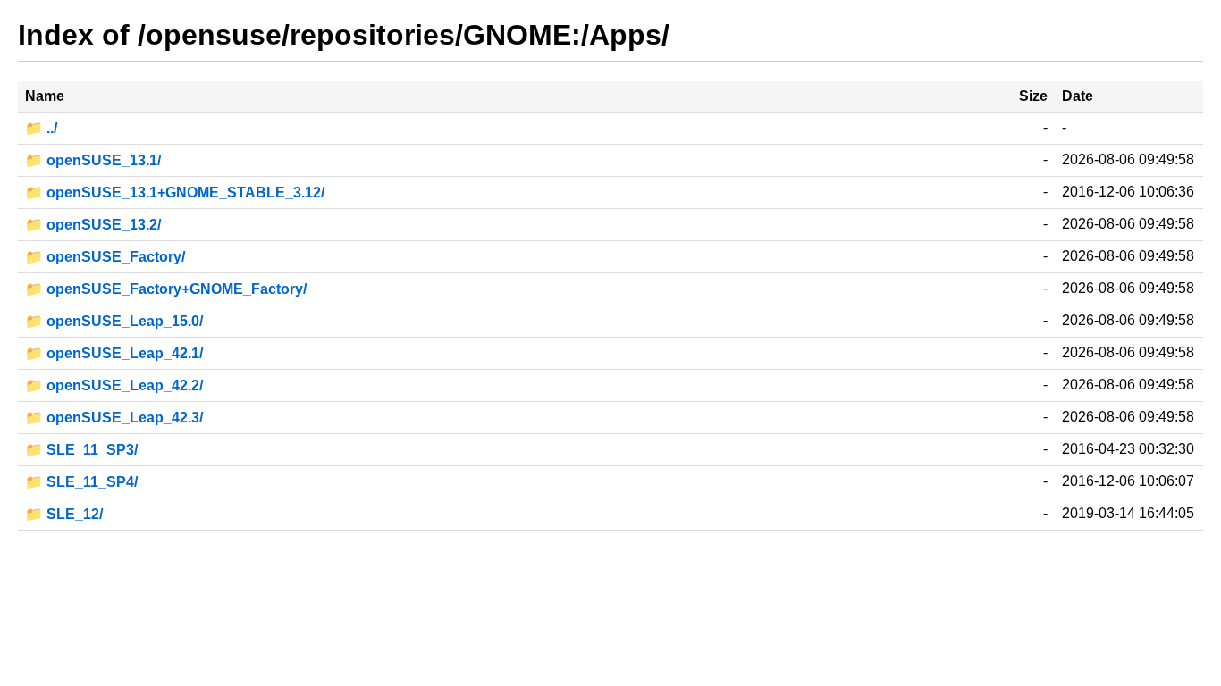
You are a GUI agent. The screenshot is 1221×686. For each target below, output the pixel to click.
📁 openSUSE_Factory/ (105, 256)
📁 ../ (41, 128)
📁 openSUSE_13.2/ (93, 224)
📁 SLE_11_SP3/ (81, 449)
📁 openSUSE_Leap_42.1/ (114, 353)
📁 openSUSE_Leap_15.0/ (114, 321)
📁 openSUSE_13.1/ (93, 160)
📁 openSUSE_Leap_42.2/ (114, 385)
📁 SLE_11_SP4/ (81, 481)
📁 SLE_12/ (64, 514)
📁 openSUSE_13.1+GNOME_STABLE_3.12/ (174, 192)
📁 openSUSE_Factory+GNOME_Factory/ (166, 289)
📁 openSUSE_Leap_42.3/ (114, 417)
